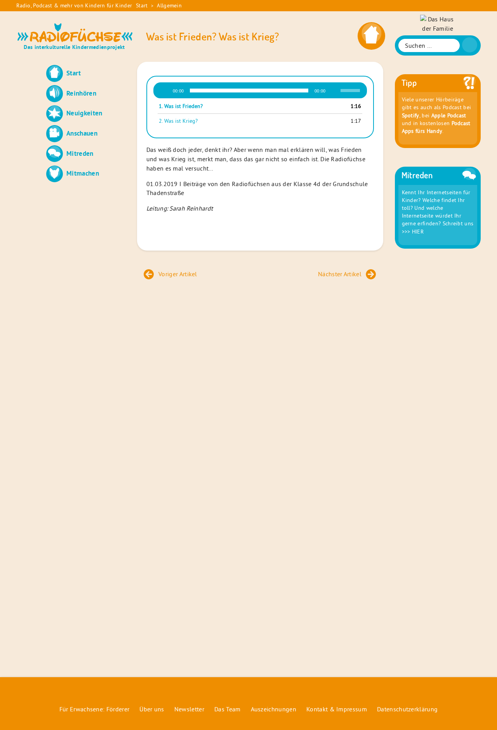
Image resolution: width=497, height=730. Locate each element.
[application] (260, 90)
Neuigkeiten (84, 112)
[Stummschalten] (334, 90)
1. (181, 106)
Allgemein (169, 5)
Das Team (227, 709)
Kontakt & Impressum (336, 709)
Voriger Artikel (177, 274)
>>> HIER (413, 231)
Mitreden (80, 153)
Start (142, 5)
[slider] (351, 90)
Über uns (151, 709)
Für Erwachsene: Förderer (94, 709)
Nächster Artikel (339, 274)
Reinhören (81, 93)
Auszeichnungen (273, 709)
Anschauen (81, 133)
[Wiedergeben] (164, 90)
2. (178, 120)
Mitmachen (82, 173)
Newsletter (189, 709)
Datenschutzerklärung (407, 709)
